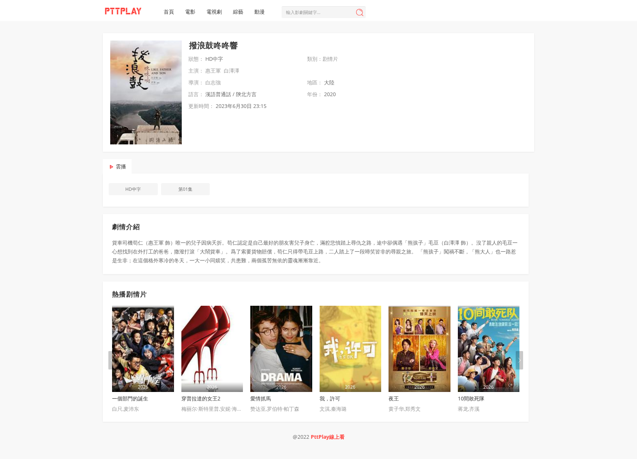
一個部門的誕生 (130, 398)
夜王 (394, 398)
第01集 (185, 189)
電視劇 (214, 11)
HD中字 (133, 189)
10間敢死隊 (471, 398)
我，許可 (330, 398)
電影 (190, 11)
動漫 (259, 11)
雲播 (121, 166)
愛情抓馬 (260, 398)
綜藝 (238, 11)
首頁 (169, 11)
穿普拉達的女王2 (200, 398)
